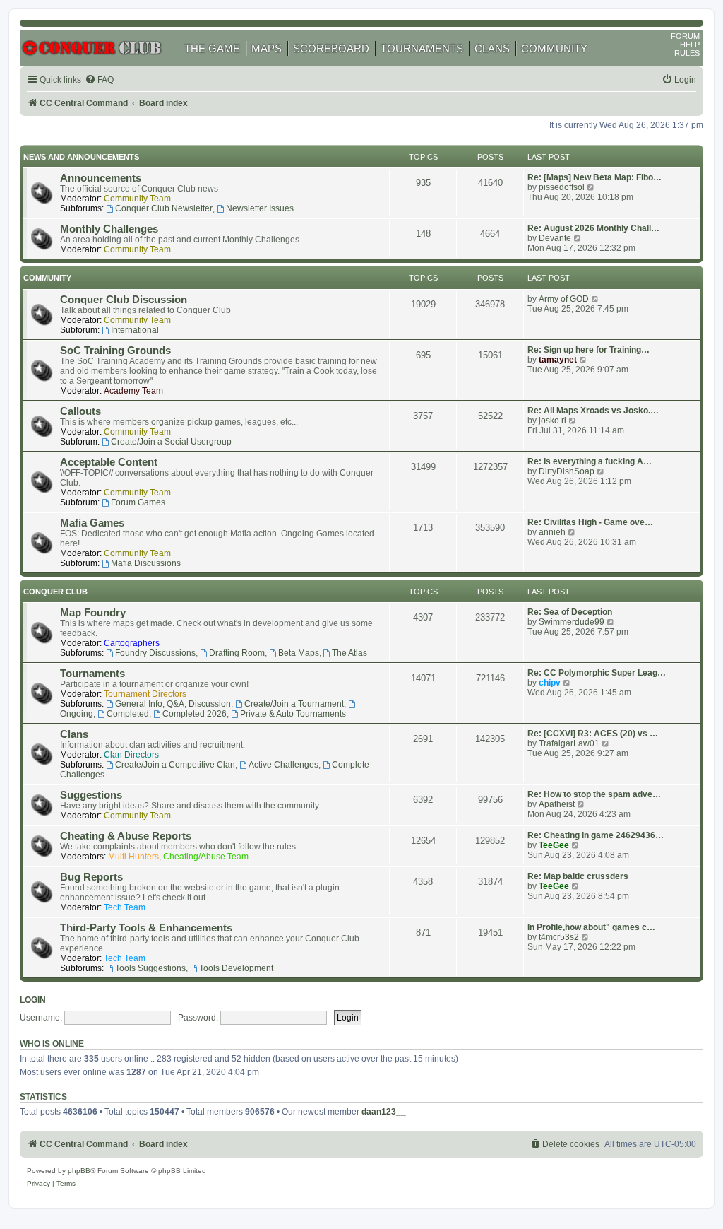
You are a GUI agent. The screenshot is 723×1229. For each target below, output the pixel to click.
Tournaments (92, 673)
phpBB (79, 1171)
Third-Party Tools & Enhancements (146, 928)
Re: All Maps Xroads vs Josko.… (593, 411)
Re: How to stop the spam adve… (594, 794)
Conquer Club (55, 591)
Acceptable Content (108, 462)
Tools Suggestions (150, 968)
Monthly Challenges (109, 229)
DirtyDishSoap (566, 471)
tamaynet (558, 360)
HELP (690, 44)
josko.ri (552, 420)
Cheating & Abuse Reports (125, 836)
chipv (550, 683)
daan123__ (384, 1112)
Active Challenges (283, 765)
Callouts (80, 411)
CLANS (492, 48)
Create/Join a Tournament (294, 704)
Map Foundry (93, 612)
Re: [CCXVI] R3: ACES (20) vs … (592, 734)
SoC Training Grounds (115, 350)
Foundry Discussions (155, 653)
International (135, 330)
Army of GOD (564, 299)
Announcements (100, 178)
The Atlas (349, 653)
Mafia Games (92, 523)
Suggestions (91, 795)
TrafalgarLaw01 (569, 743)
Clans (74, 734)
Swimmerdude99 (571, 622)
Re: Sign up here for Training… (588, 350)
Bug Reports (91, 877)
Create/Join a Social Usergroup (171, 442)
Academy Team (133, 391)
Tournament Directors (145, 694)
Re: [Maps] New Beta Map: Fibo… (594, 177)
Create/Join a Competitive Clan (175, 765)
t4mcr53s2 (559, 937)
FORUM (685, 36)
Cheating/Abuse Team (206, 857)
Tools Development (236, 968)
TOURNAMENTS (422, 48)
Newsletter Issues (260, 208)
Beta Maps (298, 653)
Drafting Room (237, 653)
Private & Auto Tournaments (293, 714)
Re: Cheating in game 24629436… (595, 835)
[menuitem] (99, 80)
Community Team (137, 199)
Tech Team (124, 907)
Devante (555, 238)
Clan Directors (131, 755)
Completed (128, 714)
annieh (552, 532)
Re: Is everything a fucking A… (589, 461)
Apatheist (557, 804)
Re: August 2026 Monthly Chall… (593, 228)
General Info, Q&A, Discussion (173, 704)
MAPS (266, 48)
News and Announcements (81, 157)
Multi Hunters (133, 857)
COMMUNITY (554, 48)
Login (33, 1000)
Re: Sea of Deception (569, 612)
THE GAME (212, 48)
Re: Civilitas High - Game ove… (590, 522)
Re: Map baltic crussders (577, 876)
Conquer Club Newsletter (164, 208)
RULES (687, 53)
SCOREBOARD (331, 48)
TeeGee (554, 845)
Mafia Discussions (146, 563)
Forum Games (138, 502)
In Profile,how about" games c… (591, 927)
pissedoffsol (562, 187)
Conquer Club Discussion (123, 299)
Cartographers (132, 643)
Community (47, 278)
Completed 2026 (194, 714)
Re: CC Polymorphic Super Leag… (596, 673)
